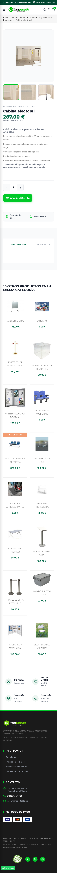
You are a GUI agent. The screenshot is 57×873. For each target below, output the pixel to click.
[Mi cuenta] (48, 9)
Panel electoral (15, 321)
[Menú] (4, 10)
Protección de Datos (15, 762)
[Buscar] (44, 9)
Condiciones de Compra (17, 771)
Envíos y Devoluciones (16, 766)
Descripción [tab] (18, 244)
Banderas (42, 321)
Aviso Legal (11, 757)
